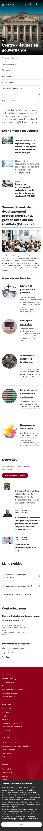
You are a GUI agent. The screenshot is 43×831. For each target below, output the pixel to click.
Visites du (9, 742)
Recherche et (11, 727)
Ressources (10, 693)
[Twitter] (3, 657)
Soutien (8, 697)
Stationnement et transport (15, 746)
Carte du (8, 750)
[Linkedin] (7, 657)
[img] (8, 4)
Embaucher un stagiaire (13, 689)
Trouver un (9, 686)
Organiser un (11, 757)
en (25, 4)
